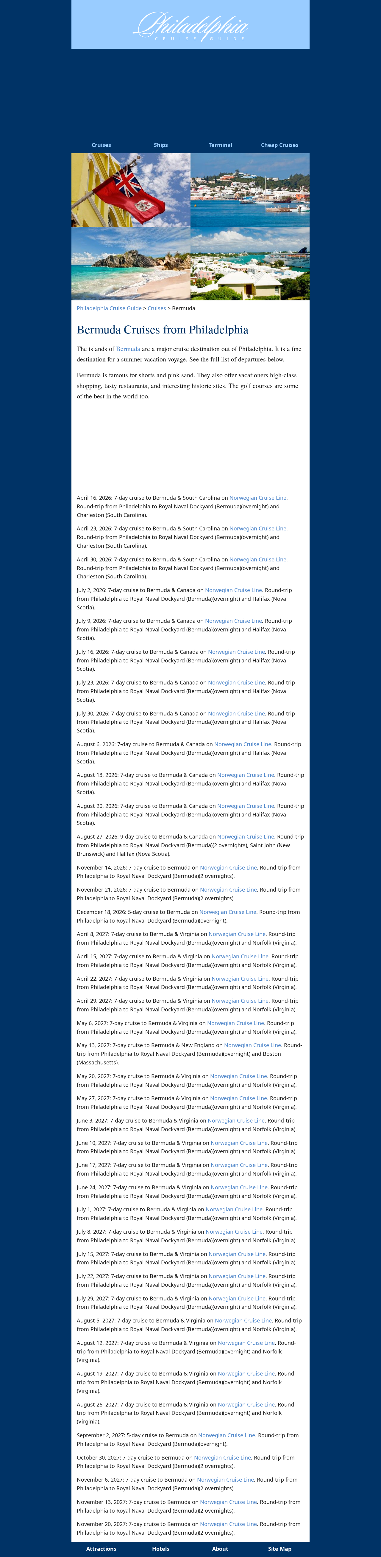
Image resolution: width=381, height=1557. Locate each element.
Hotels (160, 1548)
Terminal (220, 144)
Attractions (101, 1548)
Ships (161, 144)
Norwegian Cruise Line (257, 497)
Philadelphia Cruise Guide (109, 308)
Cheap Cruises (280, 144)
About (220, 1548)
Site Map (279, 1548)
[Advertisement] (190, 93)
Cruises (101, 144)
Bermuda (128, 348)
